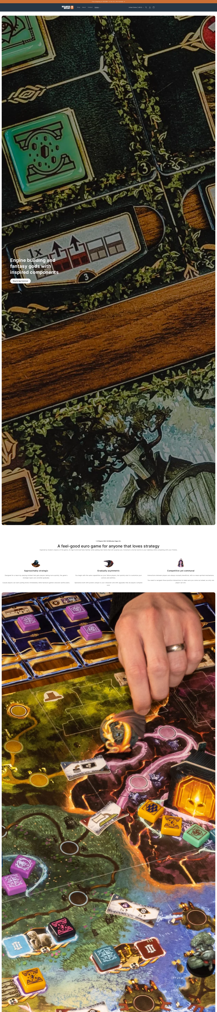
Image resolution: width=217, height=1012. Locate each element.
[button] (97, 7)
